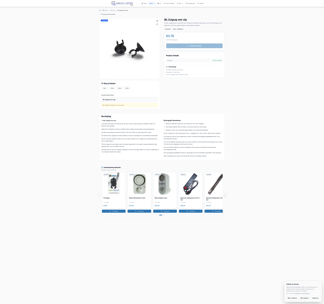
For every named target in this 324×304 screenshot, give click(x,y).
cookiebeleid (297, 293)
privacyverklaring (306, 293)
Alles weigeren (305, 298)
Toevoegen (115, 211)
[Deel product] (157, 21)
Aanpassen (315, 298)
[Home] (100, 10)
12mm (112, 88)
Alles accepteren (292, 298)
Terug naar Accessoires (108, 14)
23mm (127, 88)
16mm (119, 88)
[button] (129, 48)
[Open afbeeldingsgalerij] (157, 24)
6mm (104, 88)
